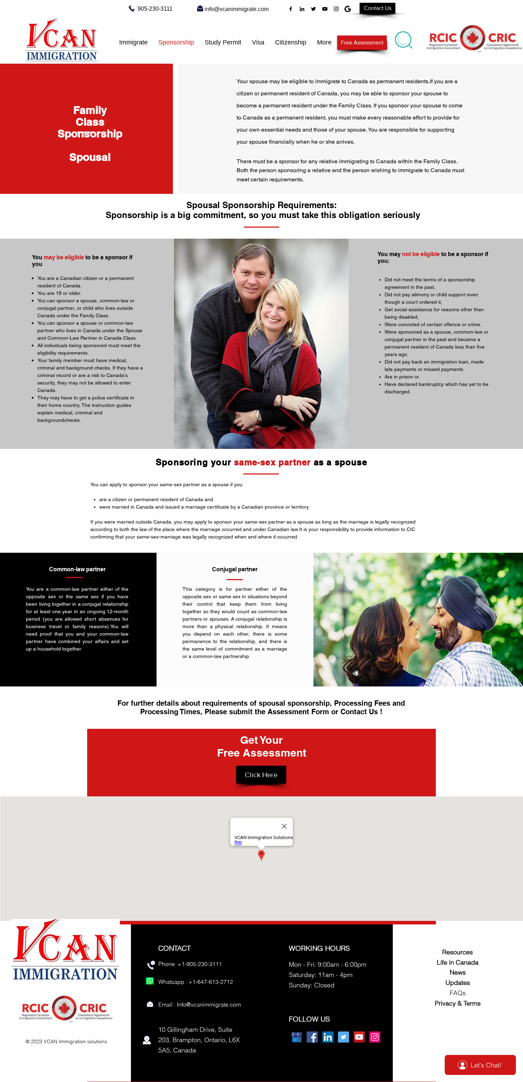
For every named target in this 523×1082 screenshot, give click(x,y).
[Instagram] (336, 9)
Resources (457, 952)
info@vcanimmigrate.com (237, 9)
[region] (404, 38)
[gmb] (347, 9)
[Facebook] (290, 9)
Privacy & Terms (458, 1003)
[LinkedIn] (302, 9)
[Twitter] (313, 9)
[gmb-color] (296, 1037)
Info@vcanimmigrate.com (209, 1004)
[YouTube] (325, 9)
